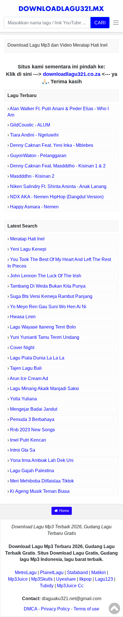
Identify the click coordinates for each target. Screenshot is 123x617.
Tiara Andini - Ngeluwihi (34, 135)
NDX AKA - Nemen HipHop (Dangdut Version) (57, 196)
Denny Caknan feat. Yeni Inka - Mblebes (51, 145)
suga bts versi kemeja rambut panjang (51, 296)
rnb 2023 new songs (32, 429)
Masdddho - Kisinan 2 (32, 176)
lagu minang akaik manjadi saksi (44, 388)
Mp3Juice (18, 579)
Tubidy (46, 585)
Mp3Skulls (42, 579)
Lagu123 (104, 579)
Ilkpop (85, 579)
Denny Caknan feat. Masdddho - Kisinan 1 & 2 (58, 165)
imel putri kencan (28, 440)
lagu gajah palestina (32, 470)
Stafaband (77, 572)
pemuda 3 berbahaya (32, 419)
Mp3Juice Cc (70, 585)
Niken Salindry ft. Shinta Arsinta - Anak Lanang (58, 186)
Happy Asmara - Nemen (34, 206)
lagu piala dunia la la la (37, 357)
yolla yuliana (23, 398)
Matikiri (98, 572)
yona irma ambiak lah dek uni (42, 460)
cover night (22, 347)
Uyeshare (66, 579)
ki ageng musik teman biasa (40, 491)
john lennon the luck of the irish (45, 275)
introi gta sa (22, 450)
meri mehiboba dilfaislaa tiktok (42, 480)
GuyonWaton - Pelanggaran (38, 155)
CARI (100, 22)
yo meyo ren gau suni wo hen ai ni (48, 306)
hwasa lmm (22, 316)
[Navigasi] (114, 22)
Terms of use (86, 608)
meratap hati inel (27, 238)
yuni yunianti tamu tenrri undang (44, 337)
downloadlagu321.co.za (71, 74)
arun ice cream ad (29, 378)
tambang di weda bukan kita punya (48, 286)
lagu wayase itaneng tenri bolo (43, 327)
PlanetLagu (52, 572)
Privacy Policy (55, 608)
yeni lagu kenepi (28, 249)
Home (64, 511)
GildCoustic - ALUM (30, 124)
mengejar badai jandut (33, 409)
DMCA (30, 608)
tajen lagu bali (26, 368)
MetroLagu (26, 572)
